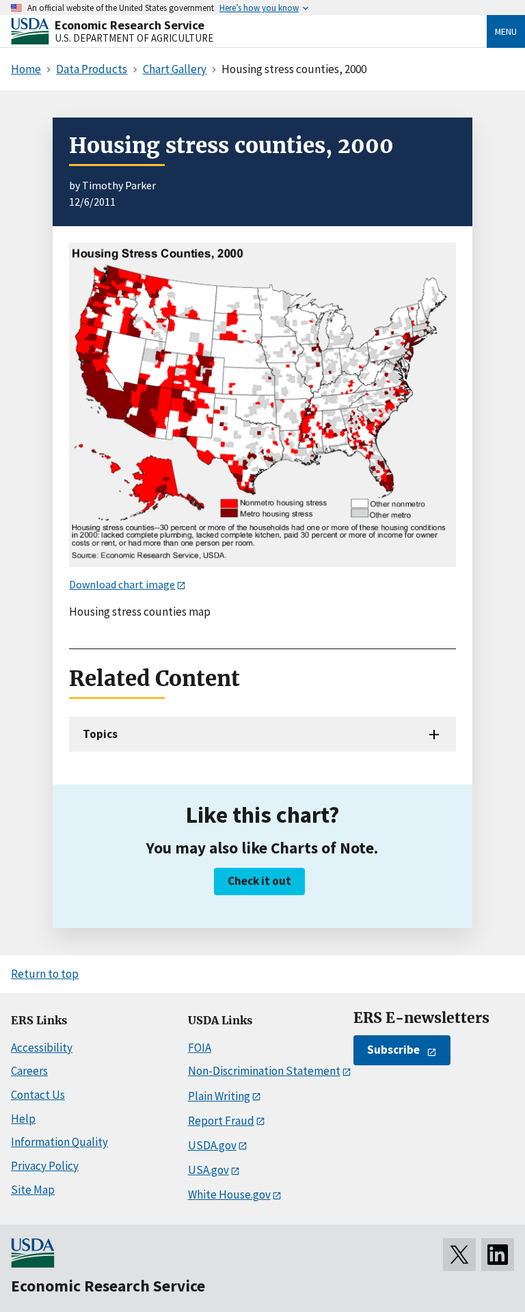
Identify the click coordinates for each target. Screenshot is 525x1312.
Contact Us (38, 1094)
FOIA (199, 1047)
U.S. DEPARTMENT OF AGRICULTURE (134, 37)
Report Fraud (221, 1120)
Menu (506, 31)
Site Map (33, 1189)
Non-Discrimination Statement (264, 1070)
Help (23, 1118)
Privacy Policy (45, 1165)
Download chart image (122, 584)
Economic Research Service (129, 25)
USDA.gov (212, 1145)
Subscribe (393, 1049)
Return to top (45, 973)
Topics (100, 733)
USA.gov (208, 1169)
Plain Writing (219, 1096)
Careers (29, 1070)
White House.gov (229, 1194)
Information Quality (59, 1141)
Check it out (259, 880)
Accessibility (41, 1047)
